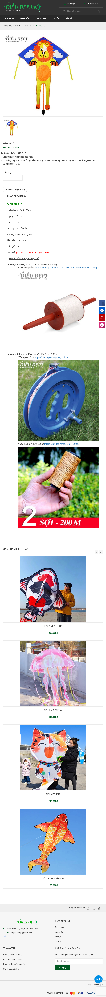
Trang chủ (8, 18)
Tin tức (55, 18)
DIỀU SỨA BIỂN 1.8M (53, 710)
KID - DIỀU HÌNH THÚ (23, 26)
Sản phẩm (25, 18)
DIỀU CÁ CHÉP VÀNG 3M (53, 878)
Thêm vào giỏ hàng (16, 189)
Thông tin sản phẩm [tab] (16, 196)
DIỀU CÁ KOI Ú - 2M (53, 626)
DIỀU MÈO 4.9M (53, 794)
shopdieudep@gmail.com (21, 932)
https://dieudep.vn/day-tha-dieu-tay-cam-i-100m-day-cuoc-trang (66, 267)
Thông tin (40, 18)
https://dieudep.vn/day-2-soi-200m (61, 444)
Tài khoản (70, 4)
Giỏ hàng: (91, 4)
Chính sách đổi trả (11, 969)
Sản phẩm (59, 932)
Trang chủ (59, 927)
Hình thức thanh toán (12, 959)
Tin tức (58, 937)
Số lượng (7, 172)
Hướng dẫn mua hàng (12, 955)
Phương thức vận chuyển (14, 964)
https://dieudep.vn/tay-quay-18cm (51, 357)
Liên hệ (68, 18)
